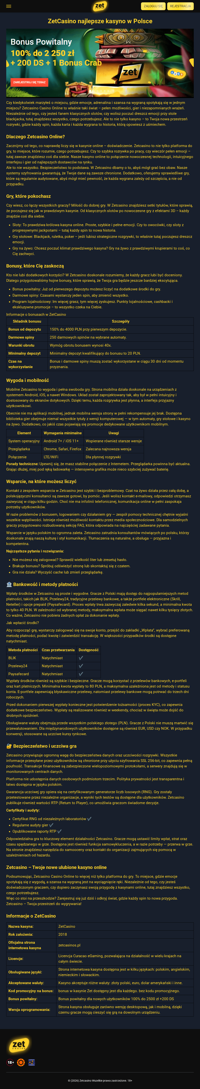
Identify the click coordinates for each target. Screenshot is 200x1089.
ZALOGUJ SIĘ (153, 6)
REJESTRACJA (180, 6)
